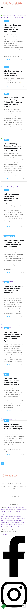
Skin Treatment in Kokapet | (15, 507)
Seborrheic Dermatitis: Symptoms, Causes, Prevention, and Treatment (14, 289)
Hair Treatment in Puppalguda (15, 518)
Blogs (6, 21)
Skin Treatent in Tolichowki (20, 510)
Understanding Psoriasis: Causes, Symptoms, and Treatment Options (12, 381)
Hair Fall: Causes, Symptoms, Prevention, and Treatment (11, 197)
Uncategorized (9, 236)
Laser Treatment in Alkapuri (15, 527)
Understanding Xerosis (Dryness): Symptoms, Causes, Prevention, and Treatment (14, 243)
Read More (8, 59)
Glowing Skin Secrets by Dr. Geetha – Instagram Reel (13, 73)
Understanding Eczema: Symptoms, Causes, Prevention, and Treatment (12, 147)
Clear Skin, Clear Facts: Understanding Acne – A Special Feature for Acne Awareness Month (14, 102)
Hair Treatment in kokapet (13, 514)
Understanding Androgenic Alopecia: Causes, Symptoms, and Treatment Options (13, 336)
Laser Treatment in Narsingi (13, 522)
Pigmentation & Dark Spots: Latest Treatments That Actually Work (13, 28)
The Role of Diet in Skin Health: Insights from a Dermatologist (13, 426)
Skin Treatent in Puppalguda (9, 512)
